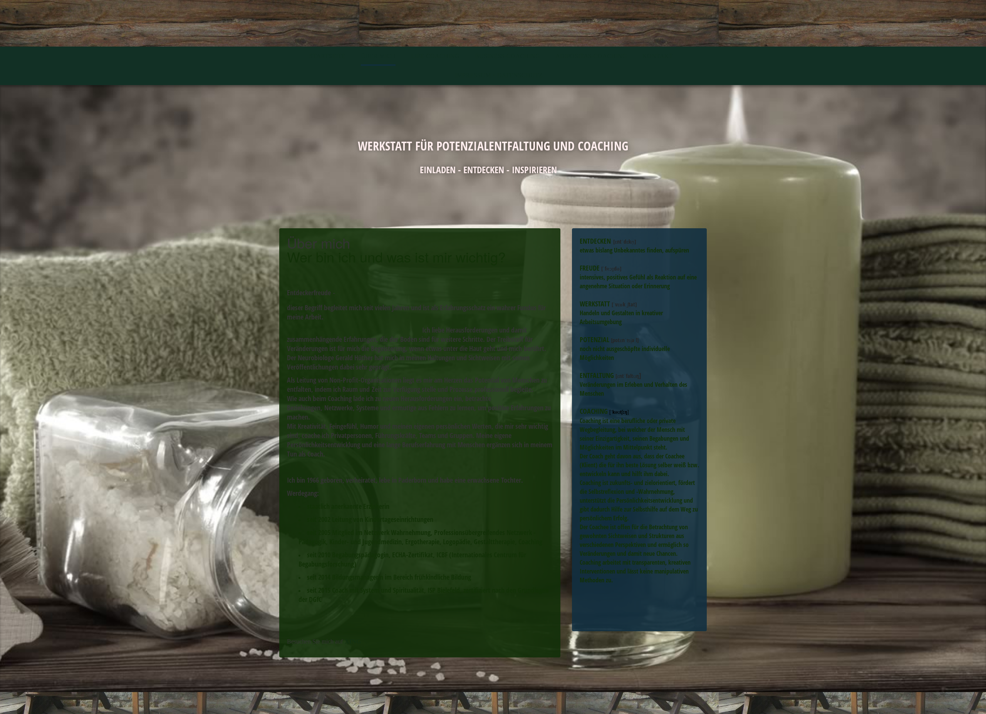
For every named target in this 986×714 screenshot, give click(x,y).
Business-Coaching (507, 56)
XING (353, 641)
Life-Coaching (435, 56)
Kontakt (657, 56)
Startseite (327, 56)
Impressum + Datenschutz (499, 75)
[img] (493, 23)
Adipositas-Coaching (591, 56)
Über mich (378, 56)
